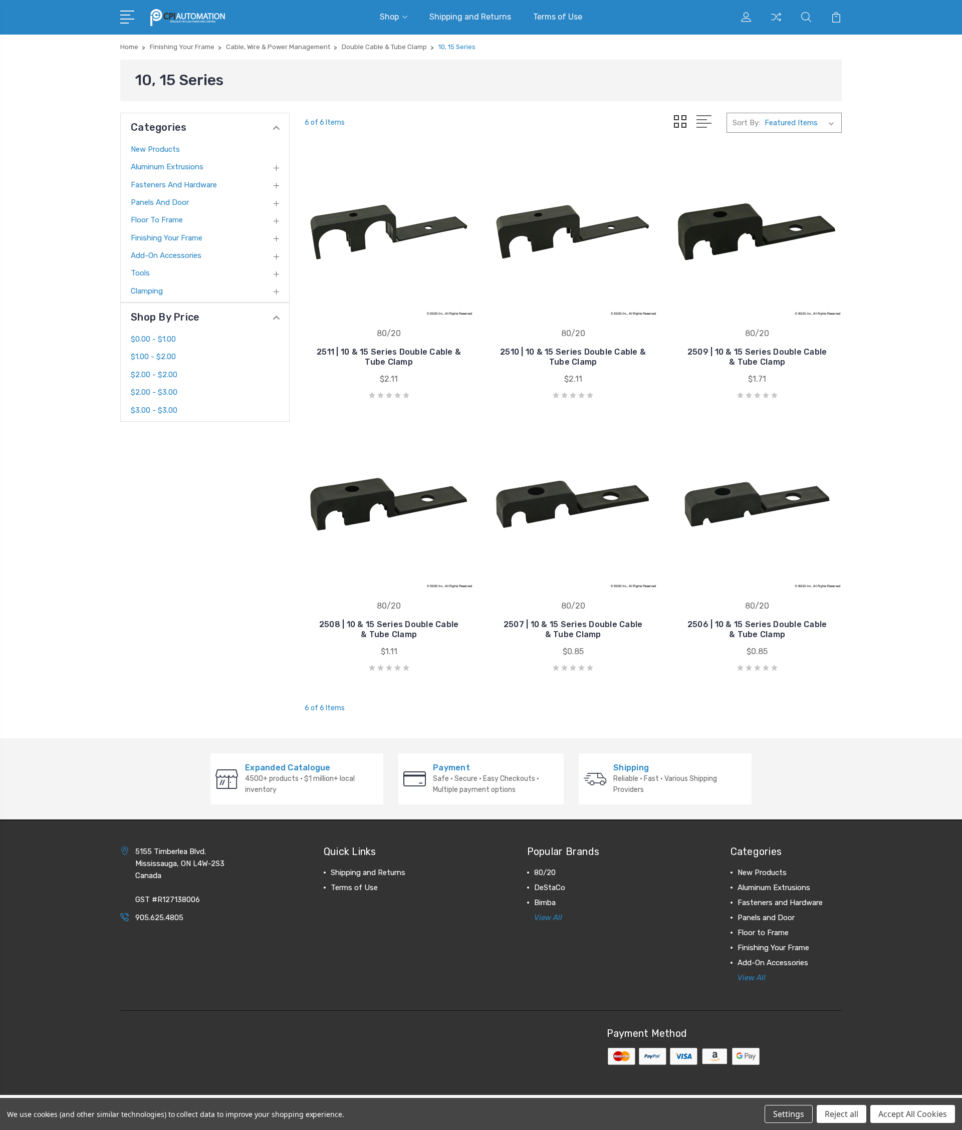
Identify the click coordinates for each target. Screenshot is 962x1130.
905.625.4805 (159, 917)
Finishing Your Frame (166, 237)
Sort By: (746, 122)
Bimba (545, 902)
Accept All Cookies (912, 1113)
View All (548, 917)
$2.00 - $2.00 (154, 374)
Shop (389, 17)
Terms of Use (557, 17)
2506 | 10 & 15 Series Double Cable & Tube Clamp (757, 629)
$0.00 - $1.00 (153, 339)
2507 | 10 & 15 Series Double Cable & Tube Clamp (573, 629)
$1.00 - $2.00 (153, 356)
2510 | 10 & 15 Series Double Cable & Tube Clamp (573, 357)
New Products (155, 149)
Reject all (841, 1113)
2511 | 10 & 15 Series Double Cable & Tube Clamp (389, 357)
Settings (788, 1113)
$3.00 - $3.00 (154, 410)
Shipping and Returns (470, 17)
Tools (140, 272)
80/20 (545, 872)
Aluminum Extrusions (167, 166)
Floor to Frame (157, 219)
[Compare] (776, 23)
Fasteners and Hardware (174, 184)
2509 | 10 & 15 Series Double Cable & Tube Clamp (757, 357)
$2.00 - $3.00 (154, 392)
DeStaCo (549, 887)
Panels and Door (160, 202)
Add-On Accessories (166, 255)
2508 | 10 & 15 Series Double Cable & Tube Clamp (389, 629)
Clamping (147, 291)
